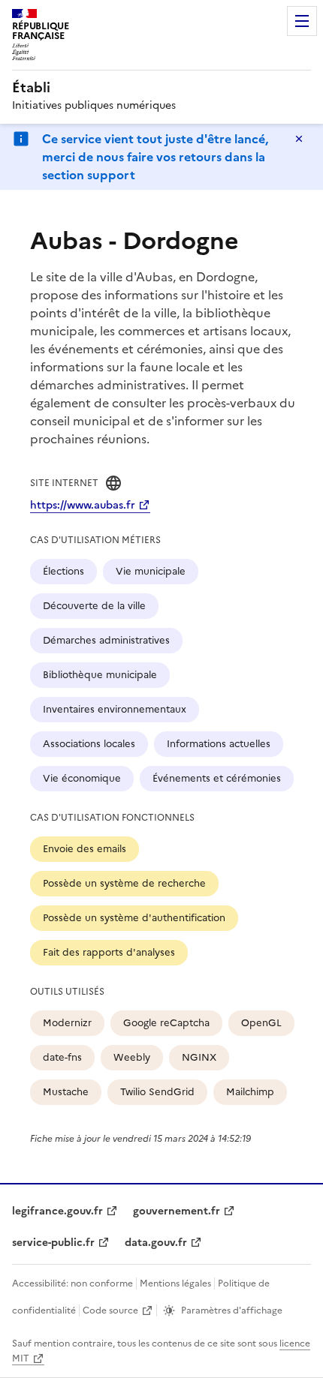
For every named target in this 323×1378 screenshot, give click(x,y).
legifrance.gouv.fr (57, 1211)
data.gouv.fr (156, 1242)
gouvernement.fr (176, 1211)
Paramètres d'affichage (231, 1310)
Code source (110, 1310)
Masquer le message (299, 139)
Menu (302, 21)
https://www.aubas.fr (82, 505)
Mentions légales (175, 1283)
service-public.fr (53, 1242)
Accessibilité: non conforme (72, 1283)
